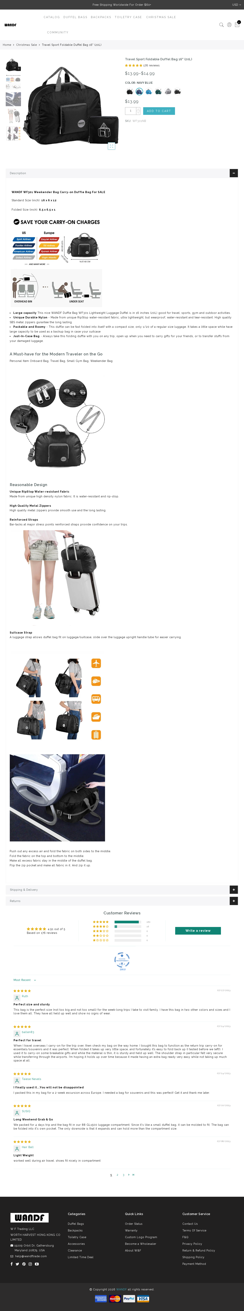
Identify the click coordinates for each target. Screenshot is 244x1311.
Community (58, 32)
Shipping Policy (193, 1257)
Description (18, 173)
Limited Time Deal (81, 1257)
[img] (22, 990)
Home (7, 44)
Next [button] (107, 107)
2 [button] (117, 1174)
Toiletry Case (128, 17)
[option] (71, 105)
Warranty (131, 1230)
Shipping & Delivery (24, 889)
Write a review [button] (198, 931)
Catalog (52, 17)
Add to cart (159, 111)
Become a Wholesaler (140, 1243)
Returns (15, 901)
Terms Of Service (194, 1230)
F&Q (185, 1237)
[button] (134, 65)
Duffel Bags (75, 17)
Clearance (75, 1250)
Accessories (76, 1243)
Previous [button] (29, 107)
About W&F (133, 1250)
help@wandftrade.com (31, 1256)
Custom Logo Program (141, 1237)
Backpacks (101, 17)
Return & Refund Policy (198, 1250)
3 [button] (123, 1174)
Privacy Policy (192, 1243)
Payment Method (194, 1263)
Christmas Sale (161, 17)
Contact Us (190, 1223)
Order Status (134, 1223)
